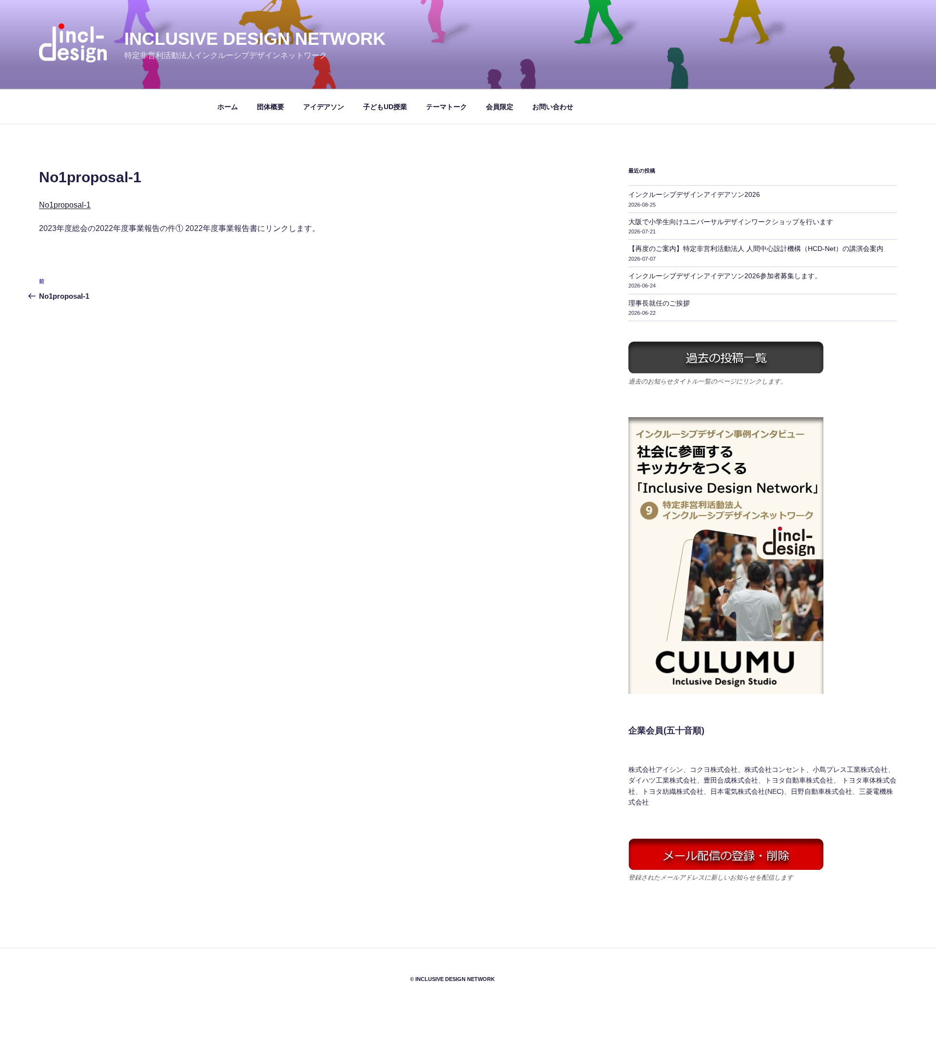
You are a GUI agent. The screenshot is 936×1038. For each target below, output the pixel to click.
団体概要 (270, 107)
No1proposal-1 (65, 205)
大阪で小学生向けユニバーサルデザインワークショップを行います (730, 222)
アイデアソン (323, 107)
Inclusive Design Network (255, 39)
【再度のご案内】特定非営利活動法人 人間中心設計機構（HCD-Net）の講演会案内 (755, 248)
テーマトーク (446, 107)
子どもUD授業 (385, 107)
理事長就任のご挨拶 (659, 303)
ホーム (227, 107)
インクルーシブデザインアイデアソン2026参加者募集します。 (724, 276)
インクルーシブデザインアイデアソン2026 (694, 194)
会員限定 (499, 107)
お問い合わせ (552, 107)
